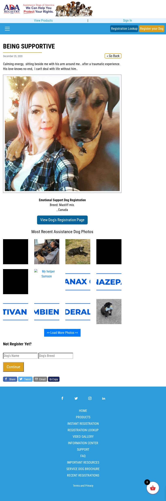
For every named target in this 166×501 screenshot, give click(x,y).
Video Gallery (83, 437)
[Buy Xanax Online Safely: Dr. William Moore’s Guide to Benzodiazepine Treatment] (77, 281)
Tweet (27, 379)
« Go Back (113, 56)
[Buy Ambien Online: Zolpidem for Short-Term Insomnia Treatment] (46, 311)
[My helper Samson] (108, 251)
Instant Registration (83, 424)
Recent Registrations (83, 475)
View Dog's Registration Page (62, 220)
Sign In (127, 20)
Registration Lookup (124, 29)
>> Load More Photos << (62, 333)
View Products (43, 20)
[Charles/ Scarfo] (15, 251)
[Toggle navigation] (7, 29)
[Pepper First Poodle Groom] (108, 311)
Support (83, 449)
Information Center (83, 443)
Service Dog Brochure (83, 469)
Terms (76, 485)
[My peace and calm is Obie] (77, 251)
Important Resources (83, 462)
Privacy (89, 485)
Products (83, 417)
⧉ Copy (54, 379)
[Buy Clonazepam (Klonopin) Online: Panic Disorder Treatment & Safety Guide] (108, 281)
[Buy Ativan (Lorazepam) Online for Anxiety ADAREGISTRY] (15, 311)
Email (42, 379)
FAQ (83, 456)
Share (12, 379)
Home (83, 411)
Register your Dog (151, 29)
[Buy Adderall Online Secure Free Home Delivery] (77, 311)
